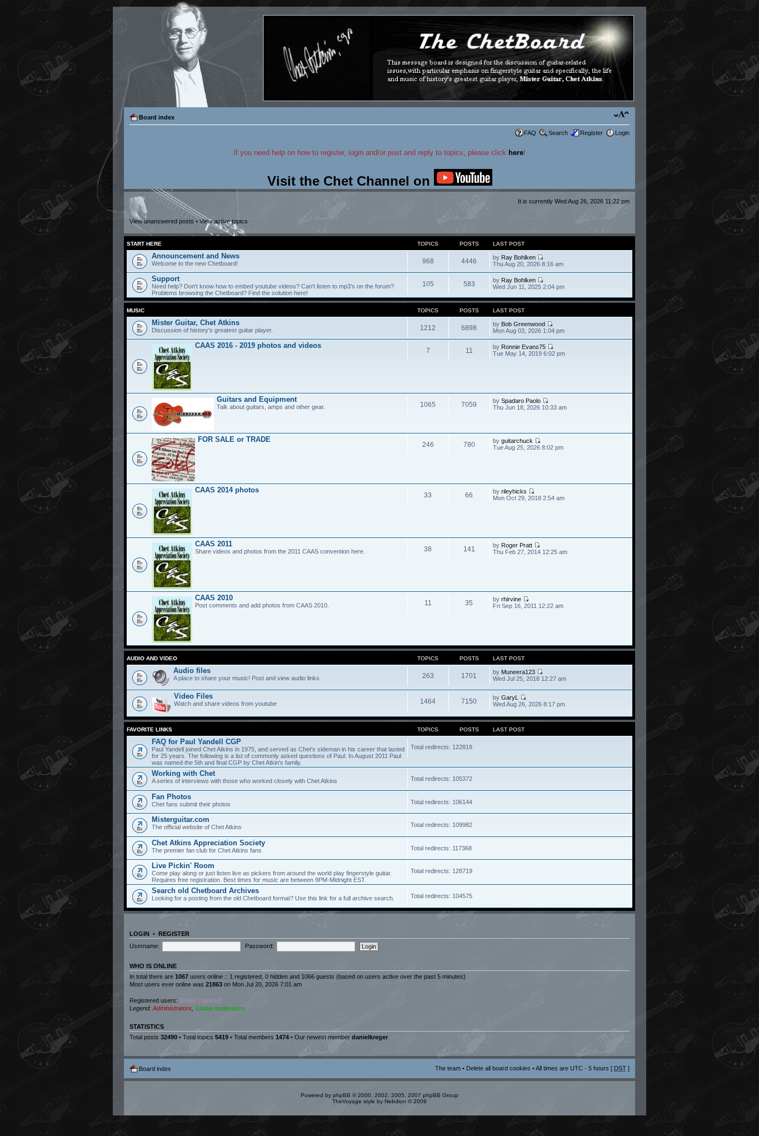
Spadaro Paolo (521, 400)
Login (622, 132)
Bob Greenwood (523, 324)
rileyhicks (514, 491)
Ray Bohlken (518, 257)
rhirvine (511, 599)
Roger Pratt (516, 545)
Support (165, 279)
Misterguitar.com (180, 819)
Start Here (144, 244)
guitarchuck (517, 440)
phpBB (342, 1095)
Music (135, 310)
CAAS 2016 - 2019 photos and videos (258, 345)
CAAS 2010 (214, 598)
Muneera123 (518, 672)
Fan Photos (171, 797)
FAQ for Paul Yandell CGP (196, 742)
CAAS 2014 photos (227, 490)
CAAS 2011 (213, 544)
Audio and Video (152, 658)
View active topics (223, 221)
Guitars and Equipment (257, 399)
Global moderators (220, 1008)
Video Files (193, 696)
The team (448, 1068)
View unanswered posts (161, 221)
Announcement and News (195, 256)
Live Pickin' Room (183, 865)
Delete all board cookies (498, 1068)
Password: (259, 946)
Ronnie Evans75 (523, 346)
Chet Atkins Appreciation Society (208, 843)
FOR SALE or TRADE (234, 439)
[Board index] (379, 58)
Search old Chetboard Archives (205, 890)
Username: (144, 946)
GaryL (509, 697)
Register (591, 132)
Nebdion (395, 1101)
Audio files (192, 670)
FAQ (530, 132)
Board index (156, 117)
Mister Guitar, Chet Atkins (195, 322)
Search (558, 132)
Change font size (621, 115)
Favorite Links (149, 729)
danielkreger (370, 1037)
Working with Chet (183, 773)
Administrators (172, 1008)
